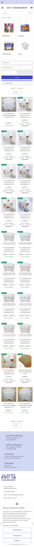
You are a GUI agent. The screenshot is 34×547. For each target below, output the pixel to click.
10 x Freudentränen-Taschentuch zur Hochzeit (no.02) (9, 341)
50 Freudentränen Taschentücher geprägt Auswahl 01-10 (9, 405)
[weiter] (22, 92)
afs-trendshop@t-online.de (15, 495)
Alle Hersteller (8, 83)
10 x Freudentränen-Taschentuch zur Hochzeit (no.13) (25, 115)
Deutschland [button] (25, 125)
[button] (16, 2)
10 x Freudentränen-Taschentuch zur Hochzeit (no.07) (9, 310)
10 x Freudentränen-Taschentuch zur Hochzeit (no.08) (25, 310)
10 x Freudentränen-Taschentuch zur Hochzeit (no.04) (25, 249)
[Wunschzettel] (31, 2)
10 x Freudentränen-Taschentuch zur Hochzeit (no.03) (9, 249)
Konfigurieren (17, 535)
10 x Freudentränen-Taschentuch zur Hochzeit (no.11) (25, 182)
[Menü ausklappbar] (2, 8)
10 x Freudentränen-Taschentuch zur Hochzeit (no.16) (9, 182)
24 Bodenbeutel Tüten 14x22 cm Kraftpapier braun (25, 372)
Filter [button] (17, 77)
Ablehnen (17, 540)
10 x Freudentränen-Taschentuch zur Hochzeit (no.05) (9, 280)
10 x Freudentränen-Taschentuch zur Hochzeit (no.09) (9, 372)
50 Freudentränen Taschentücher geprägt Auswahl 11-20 (25, 405)
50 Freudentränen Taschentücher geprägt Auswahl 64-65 (9, 115)
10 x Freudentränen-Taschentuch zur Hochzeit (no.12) (9, 216)
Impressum (6, 525)
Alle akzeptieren (17, 530)
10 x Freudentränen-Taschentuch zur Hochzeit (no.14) (9, 149)
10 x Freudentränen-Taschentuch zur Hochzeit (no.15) (25, 149)
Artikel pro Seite (7, 67)
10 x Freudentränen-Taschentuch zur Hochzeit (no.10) (25, 216)
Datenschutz (14, 525)
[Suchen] (31, 13)
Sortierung (6, 62)
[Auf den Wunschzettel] (31, 98)
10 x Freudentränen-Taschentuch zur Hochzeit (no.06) (25, 280)
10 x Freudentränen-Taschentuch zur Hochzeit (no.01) (25, 341)
